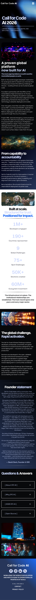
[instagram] (15, 571)
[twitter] (25, 571)
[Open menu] (33, 3)
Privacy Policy (18, 589)
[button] (18, 485)
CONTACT (18, 586)
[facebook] (11, 571)
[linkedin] (20, 571)
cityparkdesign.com (30, 595)
